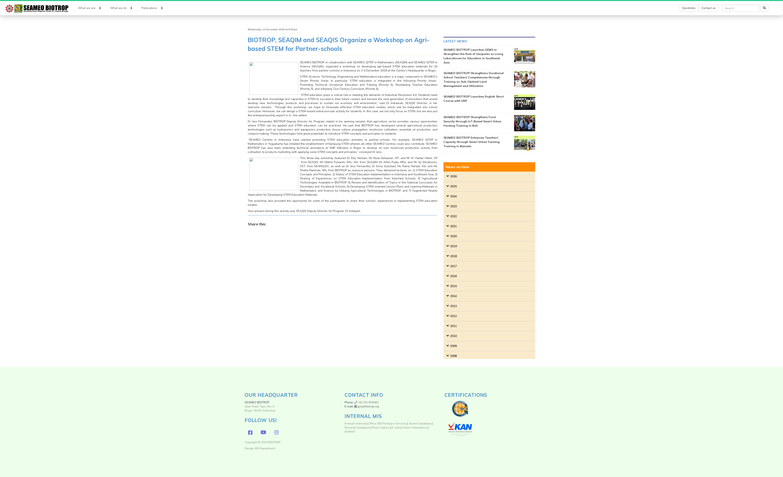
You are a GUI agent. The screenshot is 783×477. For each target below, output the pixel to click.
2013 (453, 306)
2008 (453, 356)
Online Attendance (414, 428)
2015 (453, 286)
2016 (453, 276)
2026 (453, 176)
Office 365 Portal (379, 423)
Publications (149, 8)
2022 (453, 216)
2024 (453, 196)
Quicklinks (689, 8)
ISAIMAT (350, 432)
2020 (453, 236)
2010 (453, 336)
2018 (453, 256)
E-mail (396, 428)
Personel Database (357, 428)
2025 (453, 186)
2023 (453, 206)
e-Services (399, 423)
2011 (453, 326)
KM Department (265, 448)
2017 (453, 266)
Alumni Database (420, 423)
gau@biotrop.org (368, 406)
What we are (86, 8)
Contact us (709, 8)
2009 (453, 346)
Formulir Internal (355, 423)
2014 (453, 296)
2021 (453, 226)
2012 (453, 316)
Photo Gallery (380, 428)
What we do (118, 8)
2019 (453, 246)
